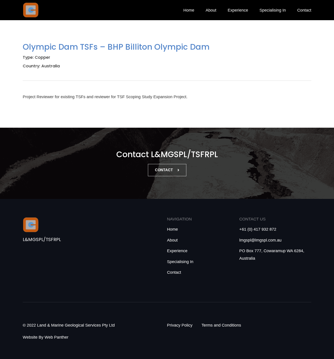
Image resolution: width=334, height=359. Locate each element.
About (211, 10)
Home (188, 10)
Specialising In (272, 10)
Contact (304, 10)
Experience (238, 10)
